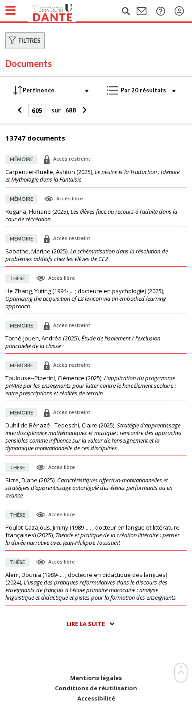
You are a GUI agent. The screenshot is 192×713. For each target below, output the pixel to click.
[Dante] (61, 11)
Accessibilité (96, 698)
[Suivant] (83, 110)
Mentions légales (96, 678)
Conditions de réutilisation (96, 688)
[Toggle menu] (10, 10)
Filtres (29, 40)
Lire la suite (86, 624)
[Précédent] (20, 110)
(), (92, 175)
